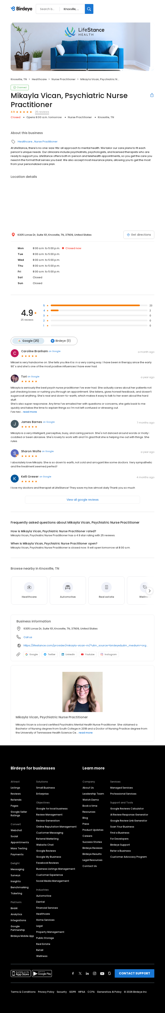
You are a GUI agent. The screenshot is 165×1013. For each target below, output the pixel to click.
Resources (88, 811)
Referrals (16, 799)
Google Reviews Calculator (127, 808)
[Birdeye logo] (22, 9)
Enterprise (42, 793)
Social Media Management (52, 881)
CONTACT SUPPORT (134, 973)
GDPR (72, 992)
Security (62, 992)
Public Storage (45, 938)
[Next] (149, 590)
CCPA (91, 992)
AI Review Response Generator (129, 814)
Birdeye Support (120, 844)
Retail (39, 950)
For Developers (119, 838)
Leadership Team (93, 793)
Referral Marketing (47, 838)
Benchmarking (20, 887)
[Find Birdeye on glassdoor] (109, 973)
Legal (39, 926)
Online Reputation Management (56, 826)
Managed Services (121, 787)
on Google (54, 351)
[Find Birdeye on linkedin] (87, 973)
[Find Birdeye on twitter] (80, 973)
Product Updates (92, 830)
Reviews (16, 793)
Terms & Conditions (23, 992)
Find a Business (119, 832)
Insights (16, 881)
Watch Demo (90, 799)
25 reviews (42, 112)
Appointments (20, 842)
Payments (17, 854)
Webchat (16, 830)
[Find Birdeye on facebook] (73, 973)
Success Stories (92, 842)
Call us (28, 637)
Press (85, 824)
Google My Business (48, 856)
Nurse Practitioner (63, 79)
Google (33, 654)
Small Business (45, 787)
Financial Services (47, 908)
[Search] (89, 9)
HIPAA (81, 992)
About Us (88, 787)
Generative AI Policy (109, 992)
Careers (87, 836)
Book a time (89, 805)
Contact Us (89, 866)
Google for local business (52, 808)
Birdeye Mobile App (22, 936)
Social (14, 836)
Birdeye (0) (63, 341)
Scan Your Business (122, 826)
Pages (14, 805)
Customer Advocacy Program (128, 856)
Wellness (41, 956)
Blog (85, 818)
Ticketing (16, 893)
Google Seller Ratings (19, 813)
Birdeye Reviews (92, 848)
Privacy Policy (46, 992)
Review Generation (48, 820)
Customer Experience (49, 875)
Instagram (111, 654)
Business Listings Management (55, 869)
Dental (40, 902)
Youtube (89, 654)
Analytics (16, 914)
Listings (15, 787)
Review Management (49, 814)
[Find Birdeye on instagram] (94, 973)
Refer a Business (120, 850)
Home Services (45, 920)
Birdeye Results (92, 854)
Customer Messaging (49, 832)
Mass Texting (19, 848)
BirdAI (14, 908)
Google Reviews (46, 850)
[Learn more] (82, 692)
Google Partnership (18, 928)
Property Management (50, 932)
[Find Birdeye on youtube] (102, 973)
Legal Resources (92, 860)
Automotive (43, 895)
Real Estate (43, 944)
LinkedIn (70, 654)
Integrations (18, 920)
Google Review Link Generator (128, 820)
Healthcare (39, 79)
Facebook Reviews (47, 863)
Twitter (51, 654)
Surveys (15, 875)
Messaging (17, 869)
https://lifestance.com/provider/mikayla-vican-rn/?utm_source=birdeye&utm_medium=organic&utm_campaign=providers (86, 645)
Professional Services (123, 793)
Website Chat (45, 844)
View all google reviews (83, 500)
